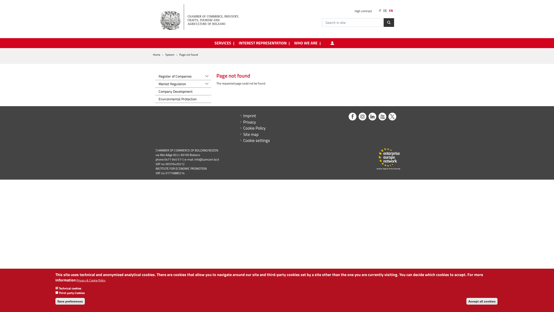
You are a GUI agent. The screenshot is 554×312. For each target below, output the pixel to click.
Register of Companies (175, 76)
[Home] (203, 17)
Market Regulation (172, 83)
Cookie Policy (254, 128)
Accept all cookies (482, 301)
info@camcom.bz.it (206, 159)
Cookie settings (256, 140)
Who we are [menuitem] (305, 43)
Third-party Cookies (72, 292)
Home (156, 54)
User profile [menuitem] (332, 43)
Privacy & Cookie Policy (91, 280)
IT (380, 10)
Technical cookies (70, 288)
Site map (251, 134)
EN (391, 10)
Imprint (249, 116)
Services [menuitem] (222, 43)
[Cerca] (389, 22)
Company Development (176, 91)
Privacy (249, 122)
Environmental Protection (178, 99)
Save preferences (70, 301)
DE (385, 10)
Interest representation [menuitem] (263, 43)
